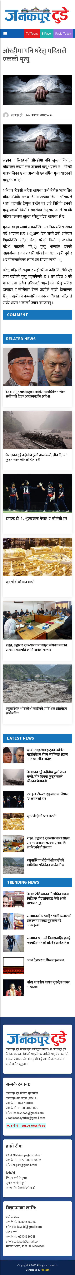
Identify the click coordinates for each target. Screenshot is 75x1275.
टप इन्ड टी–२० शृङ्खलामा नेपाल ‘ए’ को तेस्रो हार (36, 519)
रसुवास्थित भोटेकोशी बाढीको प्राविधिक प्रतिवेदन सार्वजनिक (36, 711)
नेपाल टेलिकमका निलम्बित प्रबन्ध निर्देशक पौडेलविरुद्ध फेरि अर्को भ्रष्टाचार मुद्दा (48, 898)
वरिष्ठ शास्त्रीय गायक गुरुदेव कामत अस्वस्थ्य (48, 985)
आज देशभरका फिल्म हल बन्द (45, 960)
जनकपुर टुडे (16, 115)
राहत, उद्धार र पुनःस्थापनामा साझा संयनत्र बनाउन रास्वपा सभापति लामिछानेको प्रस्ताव (36, 648)
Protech (45, 1270)
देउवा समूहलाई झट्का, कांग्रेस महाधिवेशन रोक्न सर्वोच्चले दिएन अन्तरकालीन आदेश (36, 394)
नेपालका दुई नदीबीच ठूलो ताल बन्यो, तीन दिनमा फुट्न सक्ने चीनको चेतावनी (36, 457)
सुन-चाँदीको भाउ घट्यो (20, 582)
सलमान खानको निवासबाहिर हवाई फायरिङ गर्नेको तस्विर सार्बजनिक (48, 940)
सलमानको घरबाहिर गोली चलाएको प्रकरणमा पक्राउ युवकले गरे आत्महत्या (49, 920)
